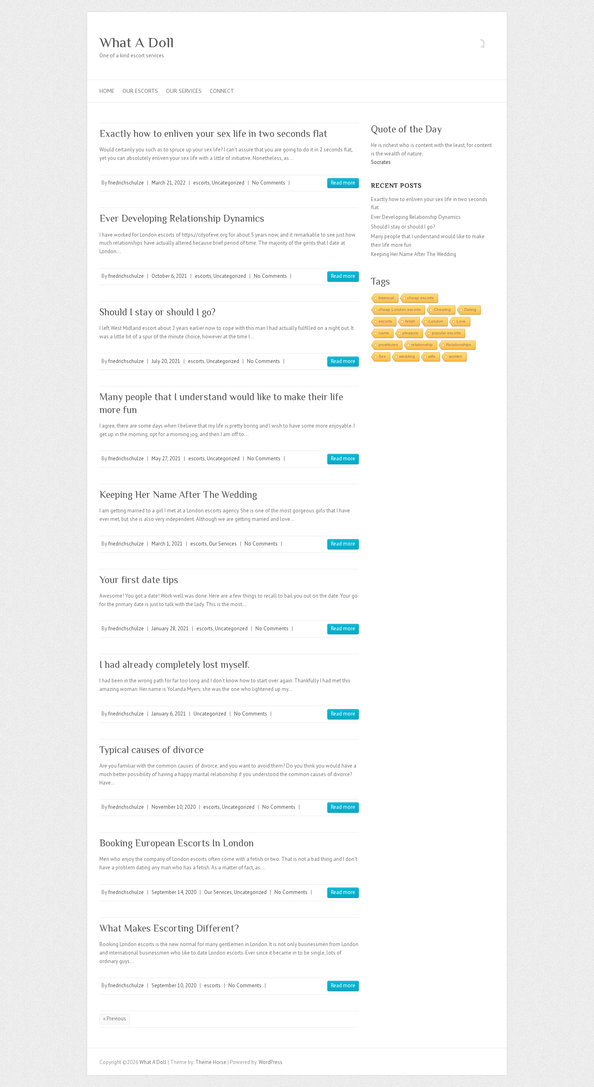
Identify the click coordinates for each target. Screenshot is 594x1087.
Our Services (184, 90)
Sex (382, 356)
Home (106, 90)
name (384, 333)
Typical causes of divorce (151, 749)
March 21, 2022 (168, 182)
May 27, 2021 (166, 458)
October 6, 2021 (169, 276)
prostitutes (388, 344)
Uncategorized (228, 182)
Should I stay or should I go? (157, 311)
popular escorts (446, 333)
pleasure (410, 333)
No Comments (268, 182)
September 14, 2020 (174, 892)
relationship (422, 344)
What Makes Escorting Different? (169, 928)
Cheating (442, 309)
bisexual (386, 298)
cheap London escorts (400, 309)
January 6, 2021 (169, 713)
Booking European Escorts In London (176, 842)
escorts (201, 182)
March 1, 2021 (167, 543)
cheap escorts (420, 298)
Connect (222, 90)
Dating (470, 309)
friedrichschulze (126, 182)
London (436, 321)
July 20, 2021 (166, 361)
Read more (343, 182)
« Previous (114, 1018)
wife (432, 356)
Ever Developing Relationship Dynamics (181, 218)
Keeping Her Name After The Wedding (178, 494)
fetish (410, 321)
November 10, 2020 (174, 807)
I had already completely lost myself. (177, 664)
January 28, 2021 (170, 628)
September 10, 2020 (174, 985)
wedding (407, 356)
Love (461, 321)
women (455, 356)
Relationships (458, 344)
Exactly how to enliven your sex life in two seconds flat (213, 133)
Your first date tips (138, 579)
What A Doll (136, 42)
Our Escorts (140, 90)
